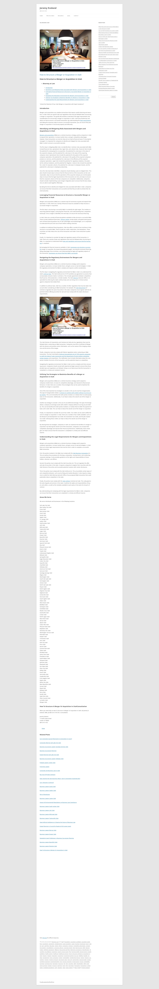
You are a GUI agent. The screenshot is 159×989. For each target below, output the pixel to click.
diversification (85, 950)
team (64, 965)
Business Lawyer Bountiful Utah (48, 842)
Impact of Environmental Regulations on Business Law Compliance (58, 802)
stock (87, 963)
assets (73, 944)
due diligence (48, 952)
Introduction (49, 87)
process (81, 961)
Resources (61, 15)
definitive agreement (49, 950)
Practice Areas (50, 15)
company (70, 946)
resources (60, 963)
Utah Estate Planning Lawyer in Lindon (108, 90)
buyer (87, 944)
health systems (49, 954)
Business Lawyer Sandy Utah (48, 786)
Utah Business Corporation (80, 453)
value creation (69, 967)
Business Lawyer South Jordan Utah (49, 806)
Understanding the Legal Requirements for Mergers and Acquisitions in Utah (67, 99)
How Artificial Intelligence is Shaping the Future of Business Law (57, 822)
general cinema (83, 952)
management (46, 958)
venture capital (65, 219)
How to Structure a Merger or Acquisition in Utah (61, 74)
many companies (54, 958)
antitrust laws (47, 274)
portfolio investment (45, 961)
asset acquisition (67, 944)
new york (69, 959)
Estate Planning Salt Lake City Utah (49, 755)
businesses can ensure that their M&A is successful (63, 253)
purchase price (48, 963)
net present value (62, 959)
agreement (51, 944)
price (61, 961)
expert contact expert (63, 952)
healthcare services (63, 954)
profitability (87, 961)
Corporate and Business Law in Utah (50, 770)
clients (60, 946)
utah (56, 967)
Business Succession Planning (48, 751)
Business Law (55, 942)
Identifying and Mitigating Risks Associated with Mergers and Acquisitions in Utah (68, 89)
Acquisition (67, 942)
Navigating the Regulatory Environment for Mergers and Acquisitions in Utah (67, 95)
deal (74, 948)
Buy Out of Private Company (47, 774)
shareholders (80, 963)
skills (85, 963)
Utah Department (81, 288)
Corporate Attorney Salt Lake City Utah (50, 743)
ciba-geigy (51, 946)
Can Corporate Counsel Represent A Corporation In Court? (56, 739)
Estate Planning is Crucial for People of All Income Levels (55, 826)
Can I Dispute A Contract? (47, 782)
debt (84, 948)
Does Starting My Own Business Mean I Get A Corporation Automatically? (60, 778)
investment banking (69, 956)
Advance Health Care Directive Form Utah (109, 52)
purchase (42, 963)
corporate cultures (58, 948)
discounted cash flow (64, 950)
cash (42, 946)
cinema (56, 946)
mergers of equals (53, 959)
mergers (47, 959)
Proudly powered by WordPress (47, 982)
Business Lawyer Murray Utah (48, 830)
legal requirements (85, 120)
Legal (68, 15)
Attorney (75, 278)
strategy (50, 965)
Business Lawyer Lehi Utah (47, 810)
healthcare (55, 954)
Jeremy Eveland (48, 7)
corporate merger (68, 948)
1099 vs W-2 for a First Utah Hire (106, 62)
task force (59, 965)
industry (45, 956)
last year (76, 956)
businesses (82, 944)
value (64, 967)
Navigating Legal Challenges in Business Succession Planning (57, 838)
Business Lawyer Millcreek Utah (48, 814)
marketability (66, 958)
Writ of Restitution (45, 794)
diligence (57, 950)
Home (41, 15)
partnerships (76, 959)
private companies (67, 961)
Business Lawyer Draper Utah (48, 834)
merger (82, 958)
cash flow (46, 946)
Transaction (77, 965)
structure (54, 965)
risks (67, 963)
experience (54, 952)
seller (75, 963)
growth (89, 952)
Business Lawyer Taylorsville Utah (49, 818)
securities (70, 963)
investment (60, 956)
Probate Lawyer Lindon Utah (47, 762)
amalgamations (58, 944)
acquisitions (45, 944)
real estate (55, 963)
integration (54, 956)
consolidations (50, 948)
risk (64, 963)
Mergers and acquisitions (47, 135)
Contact (76, 15)
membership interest (75, 958)
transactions (83, 965)
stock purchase (43, 965)
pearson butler (83, 959)
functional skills (75, 952)
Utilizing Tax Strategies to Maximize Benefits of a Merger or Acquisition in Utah (67, 97)
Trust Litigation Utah (104, 84)
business (77, 944)
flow (70, 952)
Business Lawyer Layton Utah (48, 798)
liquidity (86, 956)
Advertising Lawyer (103, 44)
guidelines (42, 954)
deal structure (78, 948)
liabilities (81, 956)
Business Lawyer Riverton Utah (48, 846)
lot (88, 956)
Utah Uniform (66, 481)
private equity (75, 961)
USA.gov (44, 938)
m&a (41, 958)
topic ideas (71, 965)
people (89, 959)
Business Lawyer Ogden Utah (48, 790)
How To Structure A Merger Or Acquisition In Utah (53, 850)
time (67, 965)
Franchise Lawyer (44, 766)
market (60, 958)
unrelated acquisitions (48, 967)
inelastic (49, 956)
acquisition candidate (75, 942)
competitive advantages (79, 946)
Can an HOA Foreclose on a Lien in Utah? (109, 30)
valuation (59, 967)
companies (65, 946)
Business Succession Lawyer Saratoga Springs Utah (54, 747)
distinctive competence (76, 950)
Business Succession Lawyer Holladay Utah (52, 758)
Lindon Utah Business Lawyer (106, 46)
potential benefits (54, 961)
